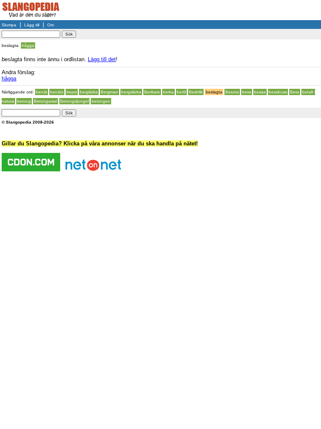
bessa (260, 92)
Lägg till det (102, 59)
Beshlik (196, 92)
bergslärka (131, 92)
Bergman (109, 92)
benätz (57, 92)
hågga (28, 45)
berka (168, 92)
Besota (232, 92)
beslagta (214, 92)
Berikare (152, 92)
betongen (101, 101)
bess (246, 92)
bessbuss (278, 92)
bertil (181, 92)
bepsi (71, 92)
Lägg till (31, 25)
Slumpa (9, 25)
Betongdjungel (74, 101)
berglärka (89, 92)
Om (50, 25)
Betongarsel (45, 101)
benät (41, 92)
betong (24, 101)
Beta (294, 92)
